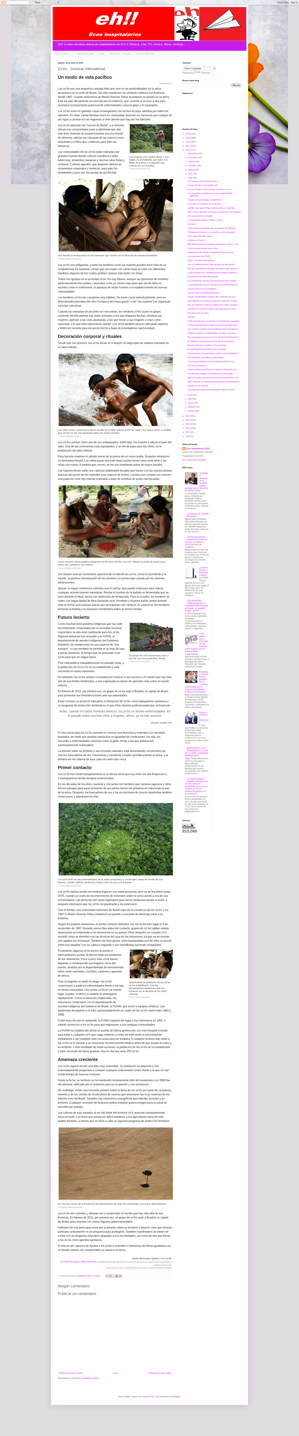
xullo (190, 173)
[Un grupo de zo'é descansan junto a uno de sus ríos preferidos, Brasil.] (151, 637)
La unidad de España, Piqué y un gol (205, 220)
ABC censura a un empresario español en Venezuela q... (214, 382)
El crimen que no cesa (198, 313)
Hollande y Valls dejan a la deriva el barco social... (211, 252)
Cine (101, 53)
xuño (190, 178)
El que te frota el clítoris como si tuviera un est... (210, 189)
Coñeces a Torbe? (196, 240)
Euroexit (191, 224)
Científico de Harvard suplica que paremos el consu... (213, 309)
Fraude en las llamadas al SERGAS (204, 200)
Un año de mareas (196, 365)
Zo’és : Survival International (201, 260)
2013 (188, 424)
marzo (191, 403)
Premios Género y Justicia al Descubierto (207, 345)
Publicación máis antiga (160, 1373)
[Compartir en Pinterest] (120, 1276)
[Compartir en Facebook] (117, 1276)
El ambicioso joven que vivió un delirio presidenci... (212, 341)
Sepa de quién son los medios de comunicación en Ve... (214, 377)
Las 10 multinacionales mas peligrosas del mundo (211, 264)
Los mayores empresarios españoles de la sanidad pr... (213, 329)
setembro (192, 165)
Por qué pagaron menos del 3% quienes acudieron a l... (214, 337)
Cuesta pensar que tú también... (203, 289)
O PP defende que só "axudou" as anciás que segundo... (214, 321)
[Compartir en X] (113, 1276)
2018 (188, 142)
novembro (193, 157)
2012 (188, 428)
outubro (192, 161)
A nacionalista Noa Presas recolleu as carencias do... (212, 369)
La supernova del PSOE (199, 256)
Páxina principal (85, 53)
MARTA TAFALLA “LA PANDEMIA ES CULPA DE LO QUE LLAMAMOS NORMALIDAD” (196, 752)
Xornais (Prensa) (145, 53)
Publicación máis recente (70, 1373)
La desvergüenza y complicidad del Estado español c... (213, 272)
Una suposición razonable (200, 216)
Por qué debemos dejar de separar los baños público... (213, 305)
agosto (191, 170)
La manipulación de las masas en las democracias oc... (213, 285)
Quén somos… (63, 53)
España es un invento (198, 386)
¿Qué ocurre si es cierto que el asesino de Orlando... (212, 228)
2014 (188, 420)
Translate (205, 73)
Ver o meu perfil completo (194, 460)
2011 (188, 432)
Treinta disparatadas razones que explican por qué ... (213, 297)
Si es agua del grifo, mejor (200, 236)
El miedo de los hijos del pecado (203, 276)
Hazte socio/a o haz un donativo (119, 1268)
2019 (188, 138)
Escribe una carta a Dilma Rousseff (78, 1261)
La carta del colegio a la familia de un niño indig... (211, 373)
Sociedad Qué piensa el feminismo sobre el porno (211, 389)
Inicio (115, 1373)
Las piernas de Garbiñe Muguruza (204, 293)
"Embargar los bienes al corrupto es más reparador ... (213, 232)
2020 (188, 134)
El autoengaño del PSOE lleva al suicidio (207, 349)
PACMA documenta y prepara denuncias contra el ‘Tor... (214, 244)
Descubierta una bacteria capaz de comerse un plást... (213, 301)
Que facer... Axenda (120, 53)
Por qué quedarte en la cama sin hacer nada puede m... (214, 268)
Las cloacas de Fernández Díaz (202, 181)
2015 (188, 416)
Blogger (176, 1396)
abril (190, 399)
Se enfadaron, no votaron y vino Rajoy (206, 357)
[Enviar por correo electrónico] (107, 1276)
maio (190, 395)
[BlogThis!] (110, 1276)
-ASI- (152, 1396)
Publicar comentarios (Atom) (85, 1378)
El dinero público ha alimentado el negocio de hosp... (213, 333)
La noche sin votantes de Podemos (204, 204)
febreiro (192, 407)
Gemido (191, 317)
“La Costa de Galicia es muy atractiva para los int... (211, 361)
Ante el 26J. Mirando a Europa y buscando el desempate (214, 212)
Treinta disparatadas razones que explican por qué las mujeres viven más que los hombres (196, 542)
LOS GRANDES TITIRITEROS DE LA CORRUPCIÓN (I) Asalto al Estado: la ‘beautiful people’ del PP (196, 605)
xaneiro (192, 411)
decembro (193, 153)
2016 (188, 150)
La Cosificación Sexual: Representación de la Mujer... (213, 281)
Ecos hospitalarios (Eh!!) (198, 448)
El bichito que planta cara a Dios (203, 248)
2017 (188, 146)
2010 (188, 436)
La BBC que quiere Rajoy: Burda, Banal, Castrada (211, 208)
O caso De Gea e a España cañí (203, 185)
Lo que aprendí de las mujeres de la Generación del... (213, 325)
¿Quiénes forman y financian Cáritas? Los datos (203, 572)
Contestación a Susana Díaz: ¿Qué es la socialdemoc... (214, 353)
